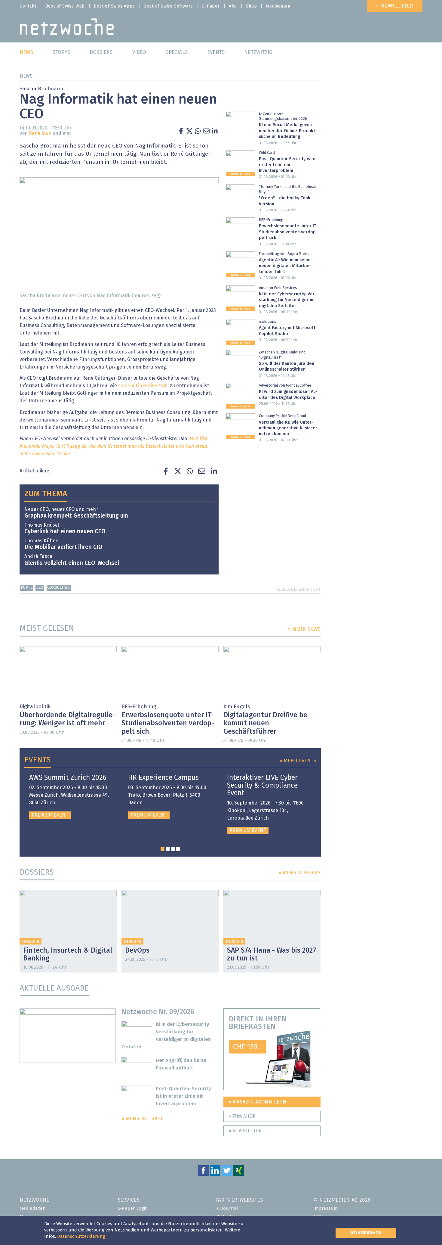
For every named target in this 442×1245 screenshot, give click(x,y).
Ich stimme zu (366, 1232)
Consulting (58, 588)
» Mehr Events (297, 761)
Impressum (325, 1208)
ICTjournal (226, 1208)
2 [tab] (168, 849)
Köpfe (26, 588)
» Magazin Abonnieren (258, 1102)
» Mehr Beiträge (142, 1119)
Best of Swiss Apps (114, 6)
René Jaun (40, 133)
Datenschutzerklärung (81, 1236)
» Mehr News (304, 629)
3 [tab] (173, 849)
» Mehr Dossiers (299, 873)
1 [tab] (162, 849)
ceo (39, 588)
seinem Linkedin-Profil (144, 385)
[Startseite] (67, 28)
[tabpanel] (71, 796)
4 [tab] (178, 849)
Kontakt (28, 6)
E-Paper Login (133, 1208)
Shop (251, 6)
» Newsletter (394, 6)
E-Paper (211, 6)
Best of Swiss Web (65, 6)
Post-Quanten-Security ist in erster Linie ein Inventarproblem (183, 1096)
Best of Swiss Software (168, 6)
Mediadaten (278, 6)
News (26, 76)
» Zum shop (242, 1116)
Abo (233, 6)
